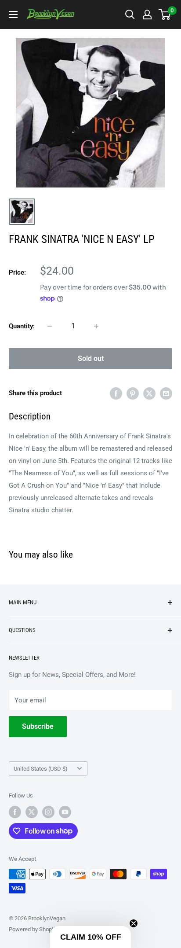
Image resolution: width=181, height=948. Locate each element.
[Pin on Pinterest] (133, 393)
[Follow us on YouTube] (65, 812)
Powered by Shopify (33, 929)
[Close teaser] (133, 923)
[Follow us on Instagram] (48, 812)
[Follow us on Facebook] (15, 812)
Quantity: (22, 326)
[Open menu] (13, 14)
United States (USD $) (41, 768)
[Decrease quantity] (49, 326)
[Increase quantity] (96, 326)
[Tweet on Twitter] (149, 393)
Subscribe (38, 726)
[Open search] (130, 14)
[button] (90, 937)
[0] (164, 14)
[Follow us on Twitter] (31, 812)
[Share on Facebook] (116, 393)
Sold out (91, 358)
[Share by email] (166, 393)
